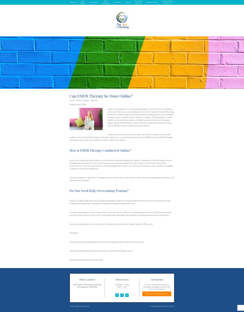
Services (94, 2)
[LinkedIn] (127, 295)
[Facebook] (117, 295)
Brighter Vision (167, 306)
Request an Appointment (157, 294)
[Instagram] (122, 295)
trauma (94, 100)
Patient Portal (138, 2)
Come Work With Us (167, 2)
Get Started (106, 2)
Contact (118, 2)
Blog (128, 2)
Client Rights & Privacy (79, 306)
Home (73, 2)
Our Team (82, 2)
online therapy (82, 100)
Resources (152, 2)
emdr (72, 100)
